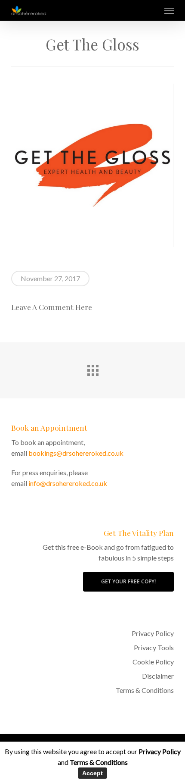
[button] (169, 10)
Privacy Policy (153, 633)
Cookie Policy (153, 662)
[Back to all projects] (92, 368)
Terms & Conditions (145, 690)
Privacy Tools (154, 647)
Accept (92, 773)
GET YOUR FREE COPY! (128, 581)
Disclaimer (158, 676)
